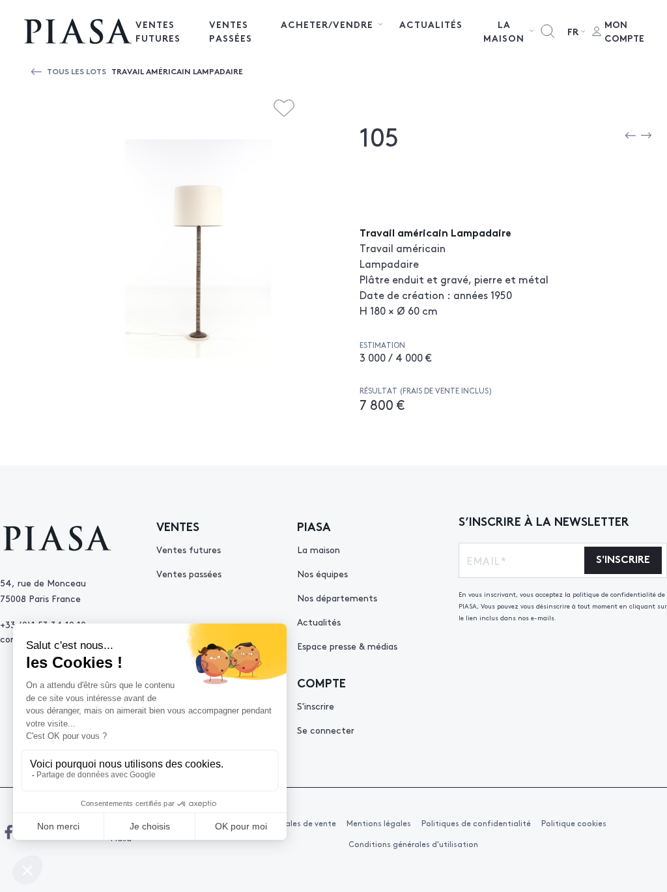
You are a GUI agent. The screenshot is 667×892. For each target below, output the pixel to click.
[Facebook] (8, 832)
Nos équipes (322, 573)
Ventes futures (157, 31)
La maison (318, 549)
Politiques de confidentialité (476, 823)
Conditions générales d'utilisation (413, 844)
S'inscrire (315, 705)
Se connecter (325, 729)
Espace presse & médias (347, 645)
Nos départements (337, 597)
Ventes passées (230, 31)
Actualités (430, 24)
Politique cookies (573, 823)
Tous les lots (76, 70)
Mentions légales (379, 823)
